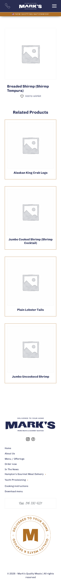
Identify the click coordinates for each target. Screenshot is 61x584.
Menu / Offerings (14, 458)
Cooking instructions (16, 486)
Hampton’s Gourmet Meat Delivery (25, 474)
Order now (11, 464)
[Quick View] (37, 145)
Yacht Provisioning (16, 480)
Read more (23, 145)
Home (8, 448)
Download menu (14, 491)
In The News (12, 469)
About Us (10, 453)
